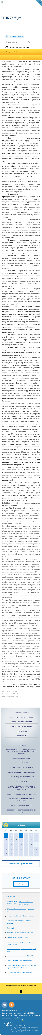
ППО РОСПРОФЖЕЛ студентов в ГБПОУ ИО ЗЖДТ (21, 811)
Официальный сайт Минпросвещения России (19, 960)
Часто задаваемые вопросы (21, 805)
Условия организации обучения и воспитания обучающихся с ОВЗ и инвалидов (21, 787)
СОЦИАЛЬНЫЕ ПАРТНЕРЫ (21, 758)
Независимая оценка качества (21, 864)
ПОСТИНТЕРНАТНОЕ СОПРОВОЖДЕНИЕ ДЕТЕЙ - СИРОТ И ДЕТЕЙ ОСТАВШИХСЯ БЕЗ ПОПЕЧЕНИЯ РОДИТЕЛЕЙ (21, 751)
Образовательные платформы (21, 726)
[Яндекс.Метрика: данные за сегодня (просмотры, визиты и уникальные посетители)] (28, 1020)
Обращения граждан (21, 712)
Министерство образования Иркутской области (20, 916)
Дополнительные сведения (21, 722)
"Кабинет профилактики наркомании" (21, 794)
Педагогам (21, 736)
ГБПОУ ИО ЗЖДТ (11, 18)
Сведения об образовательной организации (21, 52)
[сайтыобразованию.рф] (38, 3)
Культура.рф (10, 928)
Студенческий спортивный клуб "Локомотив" (21, 800)
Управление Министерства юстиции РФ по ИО (20, 956)
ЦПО (21, 740)
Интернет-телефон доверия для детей (17, 937)
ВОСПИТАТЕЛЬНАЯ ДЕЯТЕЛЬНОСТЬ (21, 767)
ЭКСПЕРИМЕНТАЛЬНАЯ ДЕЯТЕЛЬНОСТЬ (21, 772)
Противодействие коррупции (21, 717)
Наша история (21, 731)
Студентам (21, 745)
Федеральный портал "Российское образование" (20, 932)
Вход (21, 884)
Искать (29, 42)
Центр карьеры (21, 781)
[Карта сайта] (7, 36)
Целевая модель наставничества (21, 777)
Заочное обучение (21, 763)
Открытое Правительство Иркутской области (19, 972)
